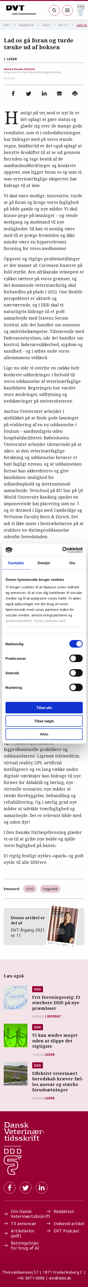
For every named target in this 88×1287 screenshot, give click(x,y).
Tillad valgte (44, 721)
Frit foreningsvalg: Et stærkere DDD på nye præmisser (56, 1002)
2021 (46, 24)
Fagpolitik (50, 889)
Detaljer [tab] (44, 563)
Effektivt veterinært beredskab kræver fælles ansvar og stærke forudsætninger (57, 1082)
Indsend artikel (69, 1223)
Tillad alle (44, 708)
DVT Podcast (66, 1231)
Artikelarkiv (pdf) (22, 1233)
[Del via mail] (59, 93)
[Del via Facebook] (13, 93)
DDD (30, 889)
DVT (7, 24)
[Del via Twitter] (28, 93)
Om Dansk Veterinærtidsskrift (26, 1214)
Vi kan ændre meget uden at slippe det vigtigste (55, 1040)
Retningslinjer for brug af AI (25, 1245)
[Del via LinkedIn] (44, 93)
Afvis (44, 734)
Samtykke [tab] (16, 563)
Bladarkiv (26, 24)
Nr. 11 (64, 24)
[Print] (75, 93)
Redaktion (64, 1211)
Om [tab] (72, 563)
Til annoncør (23, 1223)
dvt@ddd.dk (60, 1278)
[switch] (76, 658)
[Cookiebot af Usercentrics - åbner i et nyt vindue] (63, 550)
